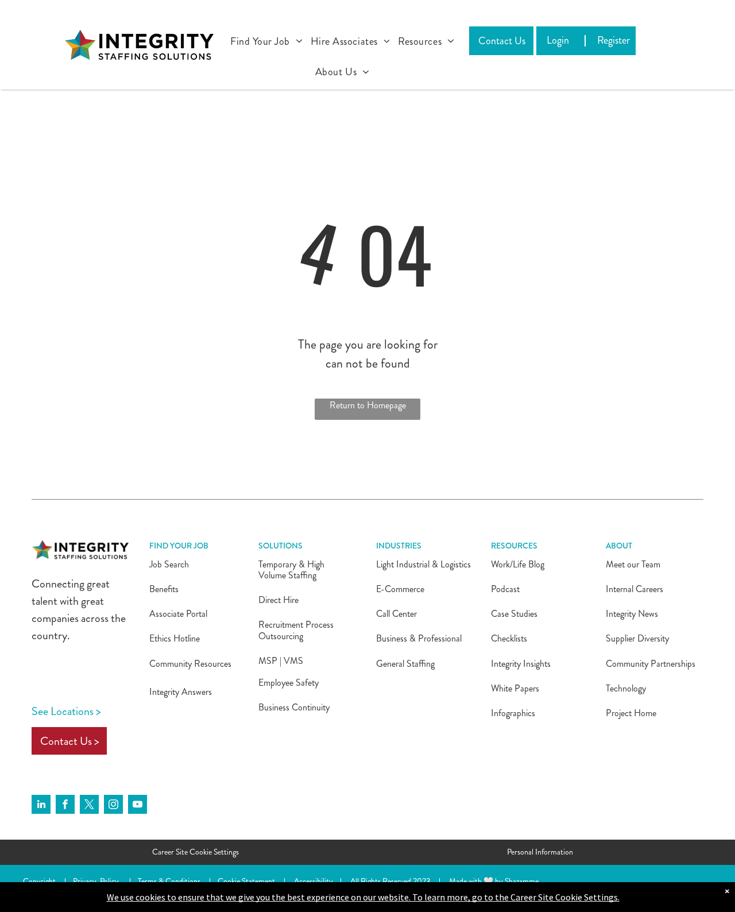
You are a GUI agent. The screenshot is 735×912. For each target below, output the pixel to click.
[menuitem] (266, 38)
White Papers (515, 688)
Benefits (164, 589)
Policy (109, 881)
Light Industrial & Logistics (423, 564)
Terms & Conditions (169, 881)
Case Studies (514, 613)
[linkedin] (41, 806)
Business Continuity (294, 707)
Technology (626, 688)
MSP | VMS (280, 660)
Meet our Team (633, 564)
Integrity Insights (521, 663)
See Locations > (66, 711)
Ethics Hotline (174, 638)
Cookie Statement (246, 881)
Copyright (39, 881)
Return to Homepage (368, 405)
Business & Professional (419, 638)
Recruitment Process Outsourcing (296, 630)
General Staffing (405, 663)
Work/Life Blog (517, 564)
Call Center (396, 613)
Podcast (505, 589)
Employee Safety (288, 682)
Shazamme (522, 881)
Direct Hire (278, 599)
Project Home (631, 713)
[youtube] (137, 806)
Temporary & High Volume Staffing (291, 570)
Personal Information (540, 851)
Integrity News (632, 613)
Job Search (169, 564)
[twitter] (89, 806)
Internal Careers (634, 589)
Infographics (513, 713)
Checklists (509, 638)
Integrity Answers (180, 691)
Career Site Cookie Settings (195, 851)
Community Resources (190, 663)
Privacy (84, 881)
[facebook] (65, 806)
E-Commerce (400, 589)
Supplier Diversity (637, 638)
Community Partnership (649, 663)
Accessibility (313, 881)
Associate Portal (178, 613)
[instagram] (113, 806)
